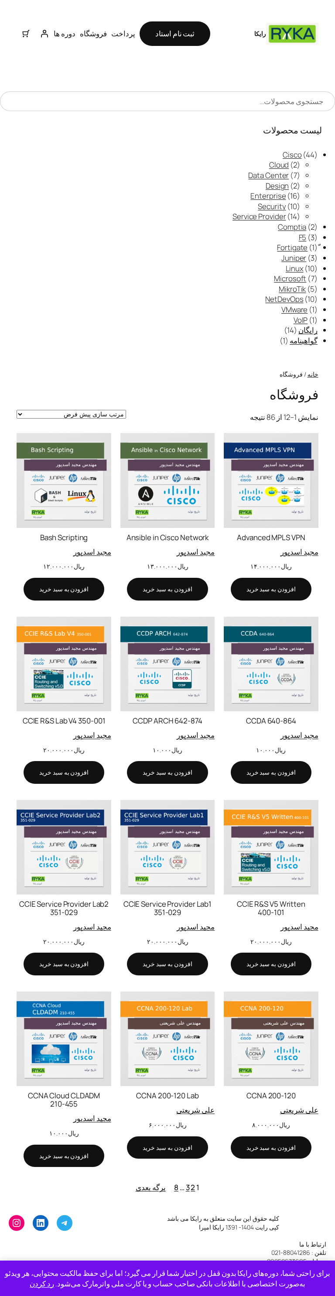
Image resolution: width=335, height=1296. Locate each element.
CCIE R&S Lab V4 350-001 (64, 720)
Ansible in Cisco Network (167, 537)
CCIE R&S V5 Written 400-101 (271, 908)
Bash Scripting (64, 537)
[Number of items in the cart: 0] (26, 33)
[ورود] (44, 33)
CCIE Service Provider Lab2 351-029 (64, 908)
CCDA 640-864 (271, 720)
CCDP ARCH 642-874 (167, 720)
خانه (313, 374)
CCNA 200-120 (271, 1095)
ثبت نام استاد (175, 33)
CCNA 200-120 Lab (167, 1095)
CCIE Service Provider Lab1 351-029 (167, 908)
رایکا (260, 33)
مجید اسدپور (299, 552)
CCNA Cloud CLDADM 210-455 (64, 1099)
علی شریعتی (299, 1110)
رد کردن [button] (42, 1284)
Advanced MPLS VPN (271, 537)
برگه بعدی (151, 1187)
